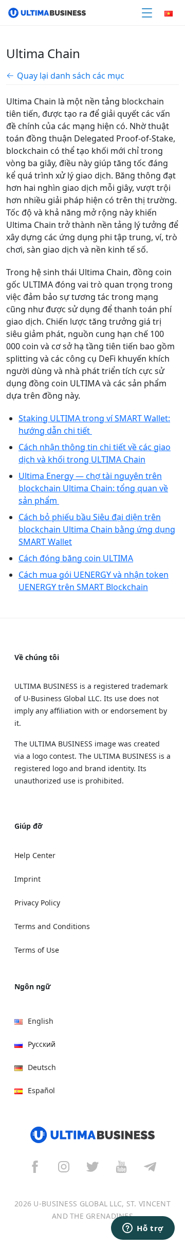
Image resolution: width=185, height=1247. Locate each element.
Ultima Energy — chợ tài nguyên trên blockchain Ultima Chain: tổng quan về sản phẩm (93, 488)
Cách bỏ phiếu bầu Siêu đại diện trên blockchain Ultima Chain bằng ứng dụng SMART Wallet (96, 529)
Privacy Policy (37, 902)
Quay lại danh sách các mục (70, 76)
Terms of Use (36, 950)
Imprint (27, 879)
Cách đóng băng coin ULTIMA (75, 558)
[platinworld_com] (150, 1166)
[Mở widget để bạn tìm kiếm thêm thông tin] (143, 1229)
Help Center (34, 855)
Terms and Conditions (52, 926)
